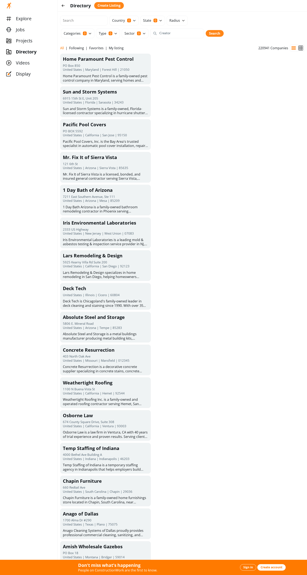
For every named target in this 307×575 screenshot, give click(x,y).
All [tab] (62, 48)
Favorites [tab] (96, 48)
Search (214, 33)
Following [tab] (76, 48)
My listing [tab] (116, 48)
